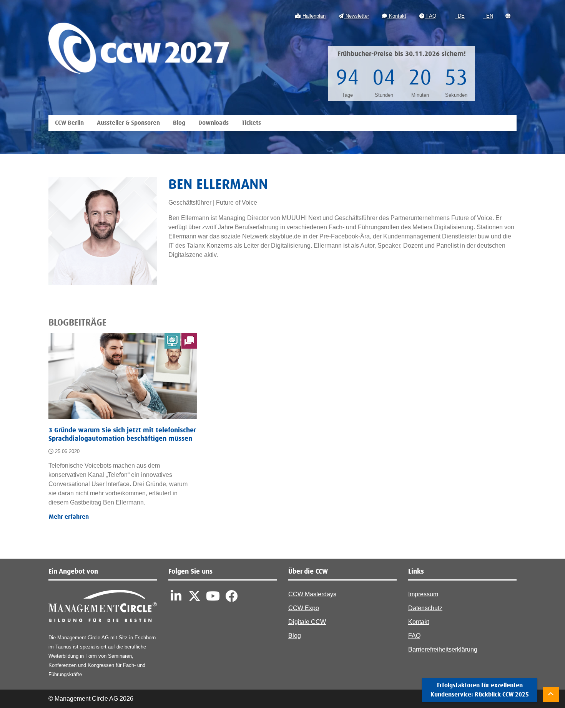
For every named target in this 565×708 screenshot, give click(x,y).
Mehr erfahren (69, 517)
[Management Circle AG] (102, 607)
